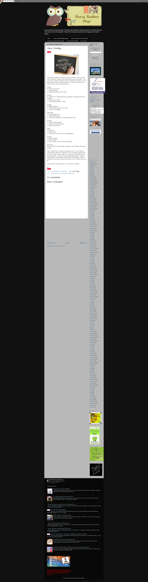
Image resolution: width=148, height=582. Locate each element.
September (92, 164)
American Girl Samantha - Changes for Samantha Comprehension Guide (68, 534)
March (91, 175)
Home (48, 38)
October (92, 162)
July (91, 167)
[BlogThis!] (74, 171)
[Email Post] (70, 171)
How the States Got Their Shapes (79, 38)
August (91, 166)
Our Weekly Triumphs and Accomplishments (64, 539)
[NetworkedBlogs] (95, 130)
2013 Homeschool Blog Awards (58, 509)
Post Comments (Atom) (59, 246)
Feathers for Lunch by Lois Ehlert (61, 488)
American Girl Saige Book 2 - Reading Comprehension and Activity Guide (71, 547)
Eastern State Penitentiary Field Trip (62, 515)
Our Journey (84, 41)
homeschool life (55, 173)
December (92, 180)
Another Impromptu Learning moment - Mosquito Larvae (61, 504)
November (92, 182)
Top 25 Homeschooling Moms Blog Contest (58, 523)
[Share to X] (76, 171)
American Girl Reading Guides (60, 38)
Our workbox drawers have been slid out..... (64, 496)
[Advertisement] (66, 230)
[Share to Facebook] (77, 171)
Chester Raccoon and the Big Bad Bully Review (59, 528)
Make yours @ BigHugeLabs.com (53, 482)
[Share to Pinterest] (78, 171)
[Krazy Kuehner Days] (95, 106)
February (92, 177)
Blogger (83, 578)
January (92, 178)
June (91, 169)
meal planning (62, 173)
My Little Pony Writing (72, 41)
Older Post (82, 243)
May (91, 171)
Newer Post (51, 243)
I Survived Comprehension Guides (55, 41)
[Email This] (73, 171)
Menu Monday (70, 173)
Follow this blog (95, 132)
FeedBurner (95, 59)
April (91, 173)
